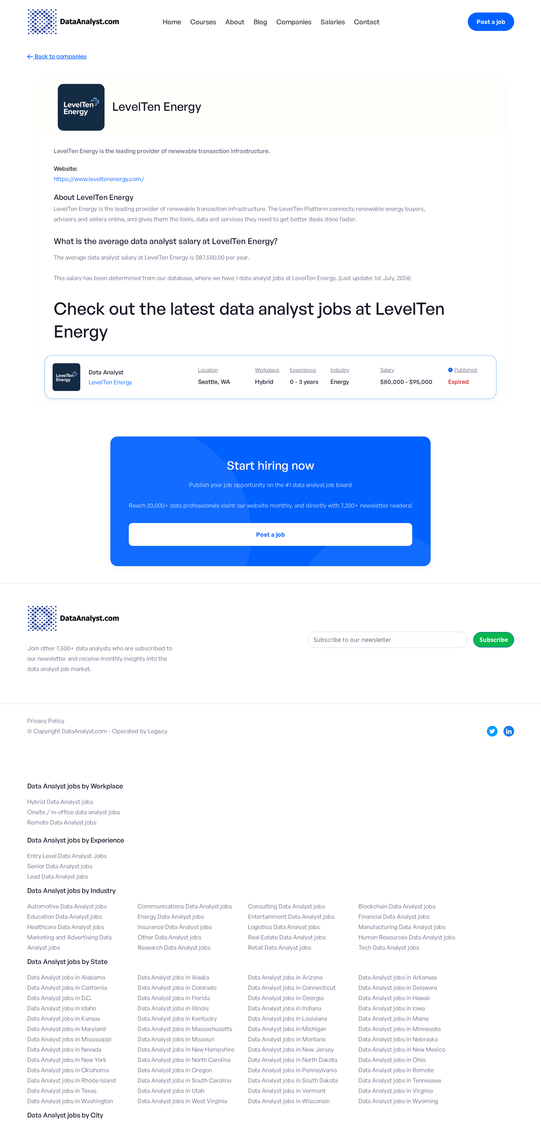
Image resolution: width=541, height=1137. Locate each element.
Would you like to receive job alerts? (249, 580)
